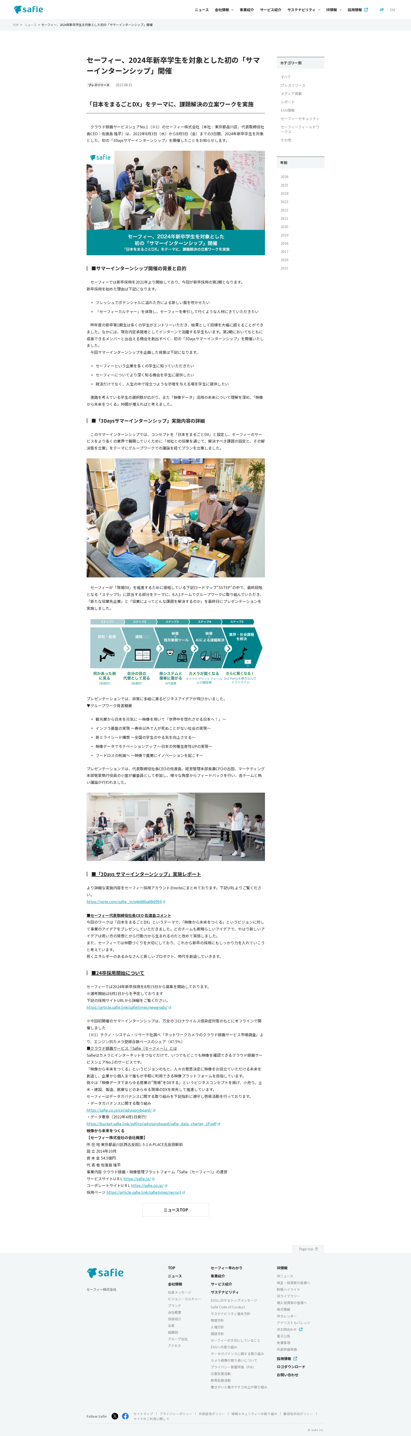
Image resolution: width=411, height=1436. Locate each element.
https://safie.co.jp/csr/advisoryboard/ (119, 1110)
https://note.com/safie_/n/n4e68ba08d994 (124, 901)
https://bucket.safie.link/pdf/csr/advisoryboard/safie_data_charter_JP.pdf (151, 1123)
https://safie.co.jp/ (147, 1185)
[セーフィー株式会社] (29, 9)
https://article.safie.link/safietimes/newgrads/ (127, 1007)
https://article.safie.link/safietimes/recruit (144, 1192)
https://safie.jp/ (137, 1178)
